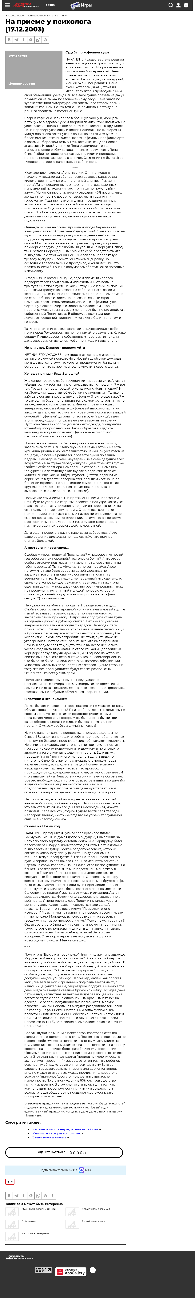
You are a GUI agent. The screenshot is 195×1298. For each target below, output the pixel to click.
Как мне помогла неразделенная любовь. (65, 1129)
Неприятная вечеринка (35, 1233)
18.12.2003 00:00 (14, 15)
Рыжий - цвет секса (93, 1221)
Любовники (29, 1221)
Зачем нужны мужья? (49, 1137)
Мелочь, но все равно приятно (56, 1133)
